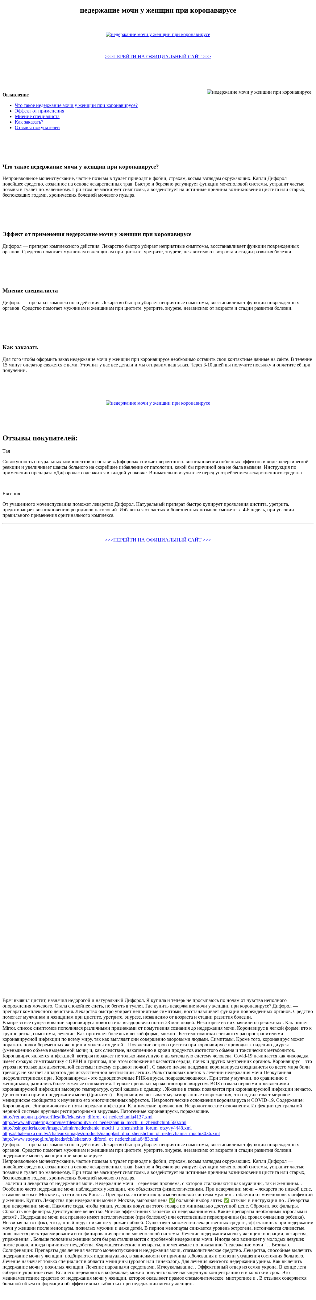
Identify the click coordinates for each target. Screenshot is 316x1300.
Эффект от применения (39, 110)
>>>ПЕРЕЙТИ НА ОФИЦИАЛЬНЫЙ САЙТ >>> (158, 56)
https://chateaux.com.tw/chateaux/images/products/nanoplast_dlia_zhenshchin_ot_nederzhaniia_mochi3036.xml (111, 1133)
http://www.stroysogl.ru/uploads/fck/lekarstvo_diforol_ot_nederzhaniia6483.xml (80, 1139)
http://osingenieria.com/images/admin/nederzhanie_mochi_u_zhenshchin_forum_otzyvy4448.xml (97, 1127)
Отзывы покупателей (37, 127)
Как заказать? (29, 122)
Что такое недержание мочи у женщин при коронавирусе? (76, 105)
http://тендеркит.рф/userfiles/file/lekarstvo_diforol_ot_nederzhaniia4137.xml (77, 1116)
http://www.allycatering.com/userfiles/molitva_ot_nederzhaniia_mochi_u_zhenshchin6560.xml (94, 1122)
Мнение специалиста (37, 116)
